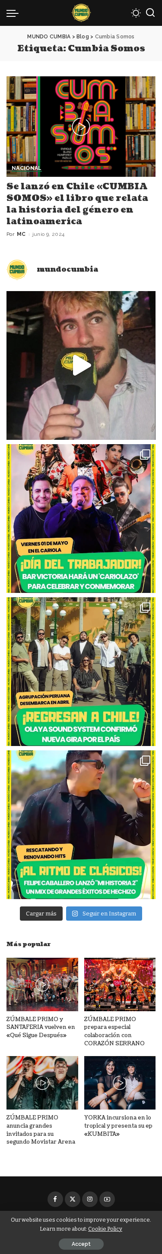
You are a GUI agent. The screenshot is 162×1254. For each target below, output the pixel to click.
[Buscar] (150, 13)
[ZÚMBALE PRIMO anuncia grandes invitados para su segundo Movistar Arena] (42, 1083)
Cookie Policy (105, 1229)
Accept (81, 1244)
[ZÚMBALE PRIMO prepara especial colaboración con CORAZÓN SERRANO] (120, 984)
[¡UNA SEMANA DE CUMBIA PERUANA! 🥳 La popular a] (81, 671)
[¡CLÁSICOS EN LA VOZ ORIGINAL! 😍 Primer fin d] (81, 824)
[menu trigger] (14, 13)
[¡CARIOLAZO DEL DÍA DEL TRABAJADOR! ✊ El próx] (81, 518)
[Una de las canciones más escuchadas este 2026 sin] (81, 365)
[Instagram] (90, 1199)
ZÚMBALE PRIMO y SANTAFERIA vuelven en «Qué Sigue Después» (40, 1027)
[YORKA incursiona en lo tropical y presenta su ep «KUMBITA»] (120, 1083)
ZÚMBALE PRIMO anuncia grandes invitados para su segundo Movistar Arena (40, 1130)
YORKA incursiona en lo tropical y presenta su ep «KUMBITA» (118, 1126)
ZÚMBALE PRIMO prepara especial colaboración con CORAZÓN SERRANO (114, 1031)
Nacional (27, 168)
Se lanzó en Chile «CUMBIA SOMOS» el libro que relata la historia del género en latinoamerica (77, 204)
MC (21, 234)
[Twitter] (72, 1199)
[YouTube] (107, 1199)
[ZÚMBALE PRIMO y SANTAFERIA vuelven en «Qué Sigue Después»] (42, 984)
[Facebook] (55, 1199)
